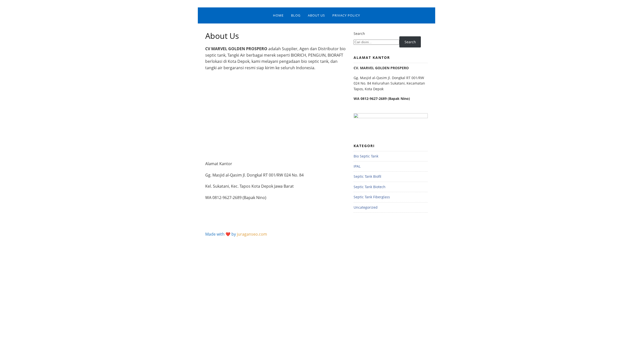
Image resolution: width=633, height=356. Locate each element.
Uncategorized (366, 207)
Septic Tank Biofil (367, 176)
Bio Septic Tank (366, 156)
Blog (295, 15)
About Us (316, 15)
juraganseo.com (252, 234)
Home (278, 15)
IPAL (357, 166)
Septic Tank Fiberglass (372, 197)
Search (359, 33)
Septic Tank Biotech (369, 186)
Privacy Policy (346, 15)
